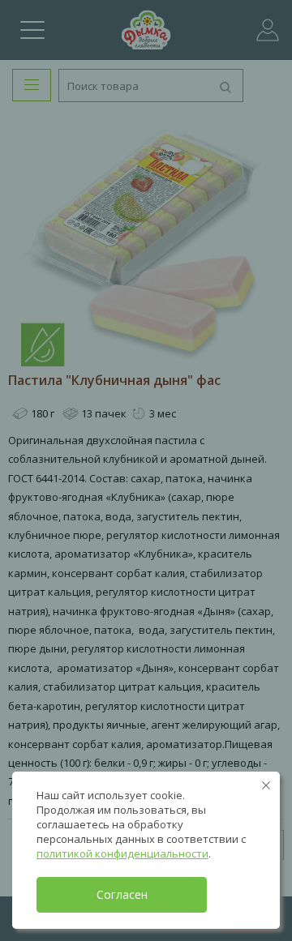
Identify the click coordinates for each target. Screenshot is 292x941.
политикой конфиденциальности (122, 853)
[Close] (266, 785)
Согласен (122, 894)
